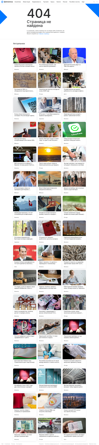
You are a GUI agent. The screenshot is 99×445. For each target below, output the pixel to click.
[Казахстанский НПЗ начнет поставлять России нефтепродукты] (74, 404)
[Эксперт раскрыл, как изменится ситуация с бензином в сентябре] (74, 158)
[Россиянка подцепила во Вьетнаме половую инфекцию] (24, 232)
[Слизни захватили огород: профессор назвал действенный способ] (74, 207)
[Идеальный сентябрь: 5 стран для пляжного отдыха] (49, 330)
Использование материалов (81, 443)
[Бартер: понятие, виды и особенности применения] (24, 404)
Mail (2, 443)
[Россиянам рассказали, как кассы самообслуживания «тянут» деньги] (49, 59)
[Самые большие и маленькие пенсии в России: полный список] (24, 59)
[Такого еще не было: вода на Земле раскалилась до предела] (49, 158)
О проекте (41, 443)
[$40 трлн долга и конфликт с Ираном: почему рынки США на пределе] (24, 158)
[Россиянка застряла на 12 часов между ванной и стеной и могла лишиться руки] (49, 355)
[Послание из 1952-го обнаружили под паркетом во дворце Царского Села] (24, 84)
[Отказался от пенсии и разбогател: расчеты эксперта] (49, 232)
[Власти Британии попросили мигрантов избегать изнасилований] (49, 182)
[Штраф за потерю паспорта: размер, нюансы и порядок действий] (49, 207)
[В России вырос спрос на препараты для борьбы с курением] (24, 182)
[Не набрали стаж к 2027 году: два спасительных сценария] (24, 380)
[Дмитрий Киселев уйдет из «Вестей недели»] (74, 59)
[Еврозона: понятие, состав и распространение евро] (24, 429)
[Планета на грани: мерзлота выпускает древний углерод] (74, 355)
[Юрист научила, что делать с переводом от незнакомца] (49, 256)
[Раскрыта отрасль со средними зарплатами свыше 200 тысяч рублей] (74, 256)
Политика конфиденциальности (52, 443)
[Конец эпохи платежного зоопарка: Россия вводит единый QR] (24, 108)
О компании (7, 443)
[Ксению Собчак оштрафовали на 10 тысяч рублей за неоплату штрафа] (24, 256)
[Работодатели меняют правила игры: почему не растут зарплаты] (74, 281)
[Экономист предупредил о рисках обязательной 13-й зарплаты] (49, 306)
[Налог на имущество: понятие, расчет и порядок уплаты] (24, 306)
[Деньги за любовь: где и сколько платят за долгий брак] (74, 182)
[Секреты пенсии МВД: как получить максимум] (49, 404)
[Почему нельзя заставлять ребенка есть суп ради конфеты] (74, 84)
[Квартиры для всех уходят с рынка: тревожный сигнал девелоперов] (74, 108)
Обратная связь (92, 443)
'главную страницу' (43, 33)
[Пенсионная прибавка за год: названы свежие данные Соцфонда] (74, 330)
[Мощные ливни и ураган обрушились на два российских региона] (49, 429)
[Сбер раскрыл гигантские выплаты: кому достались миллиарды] (74, 133)
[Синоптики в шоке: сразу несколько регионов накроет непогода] (74, 306)
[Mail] (2, 2)
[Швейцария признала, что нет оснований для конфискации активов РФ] (24, 207)
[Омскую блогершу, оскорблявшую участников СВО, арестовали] (24, 133)
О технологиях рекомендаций (67, 443)
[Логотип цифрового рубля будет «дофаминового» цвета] (24, 330)
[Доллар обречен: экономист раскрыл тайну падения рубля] (74, 380)
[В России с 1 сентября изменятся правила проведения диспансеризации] (49, 108)
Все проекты (19, 443)
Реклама (13, 443)
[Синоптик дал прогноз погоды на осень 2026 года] (49, 84)
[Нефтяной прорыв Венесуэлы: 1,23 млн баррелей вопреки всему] (74, 232)
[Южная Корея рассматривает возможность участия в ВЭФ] (49, 380)
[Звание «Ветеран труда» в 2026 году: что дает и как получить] (49, 133)
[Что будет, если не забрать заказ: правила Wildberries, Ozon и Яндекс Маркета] (24, 281)
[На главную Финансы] (8, 2)
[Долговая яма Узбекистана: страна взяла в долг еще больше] (24, 355)
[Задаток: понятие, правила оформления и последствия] (49, 281)
